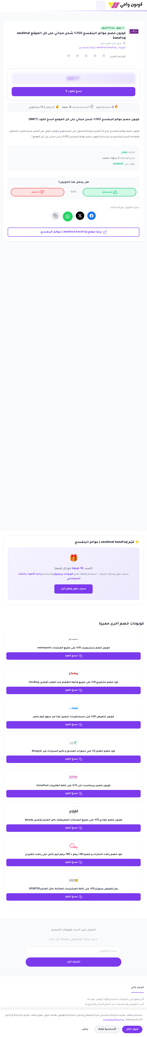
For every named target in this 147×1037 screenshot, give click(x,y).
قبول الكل (132, 1029)
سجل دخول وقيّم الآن (73, 589)
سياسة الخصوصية (114, 1019)
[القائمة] (100, 5)
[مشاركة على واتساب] (68, 216)
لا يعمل (35, 192)
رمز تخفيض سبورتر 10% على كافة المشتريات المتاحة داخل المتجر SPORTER (73, 889)
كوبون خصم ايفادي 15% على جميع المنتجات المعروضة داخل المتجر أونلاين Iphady (73, 820)
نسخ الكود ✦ (73, 91)
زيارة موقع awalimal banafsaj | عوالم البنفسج (71, 232)
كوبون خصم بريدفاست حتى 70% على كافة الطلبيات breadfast (74, 785)
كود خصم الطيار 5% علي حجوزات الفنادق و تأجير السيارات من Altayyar (73, 751)
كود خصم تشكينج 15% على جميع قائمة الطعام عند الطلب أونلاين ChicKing (73, 682)
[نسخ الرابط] (55, 215)
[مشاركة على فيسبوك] (91, 215)
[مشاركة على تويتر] (80, 215)
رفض (85, 1029)
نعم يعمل (107, 192)
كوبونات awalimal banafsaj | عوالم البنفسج (102, 47)
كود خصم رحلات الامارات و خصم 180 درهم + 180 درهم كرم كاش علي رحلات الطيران (73, 854)
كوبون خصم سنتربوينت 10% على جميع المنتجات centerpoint (73, 648)
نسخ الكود (71, 656)
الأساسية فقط (107, 1029)
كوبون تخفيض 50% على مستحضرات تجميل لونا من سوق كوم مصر (73, 717)
